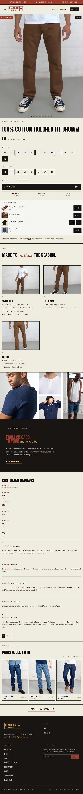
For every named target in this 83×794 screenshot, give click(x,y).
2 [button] (7, 636)
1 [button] (3, 636)
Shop (45, 728)
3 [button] (11, 636)
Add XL (72, 222)
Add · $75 (77, 215)
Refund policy (8, 780)
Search (54, 9)
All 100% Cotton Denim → (72, 656)
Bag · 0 (74, 9)
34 (45, 152)
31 (25, 152)
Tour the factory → (14, 461)
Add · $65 (77, 208)
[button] (24, 492)
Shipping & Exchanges (10, 763)
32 (32, 152)
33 (38, 152)
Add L (78, 222)
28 (5, 152)
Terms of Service (9, 776)
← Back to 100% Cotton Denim (41, 709)
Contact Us (47, 733)
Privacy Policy (8, 767)
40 (72, 152)
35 (52, 152)
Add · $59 (77, 230)
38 (65, 152)
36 (58, 152)
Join (74, 757)
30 (18, 152)
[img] (6, 546)
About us (7, 771)
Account (63, 9)
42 (5, 159)
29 (11, 152)
